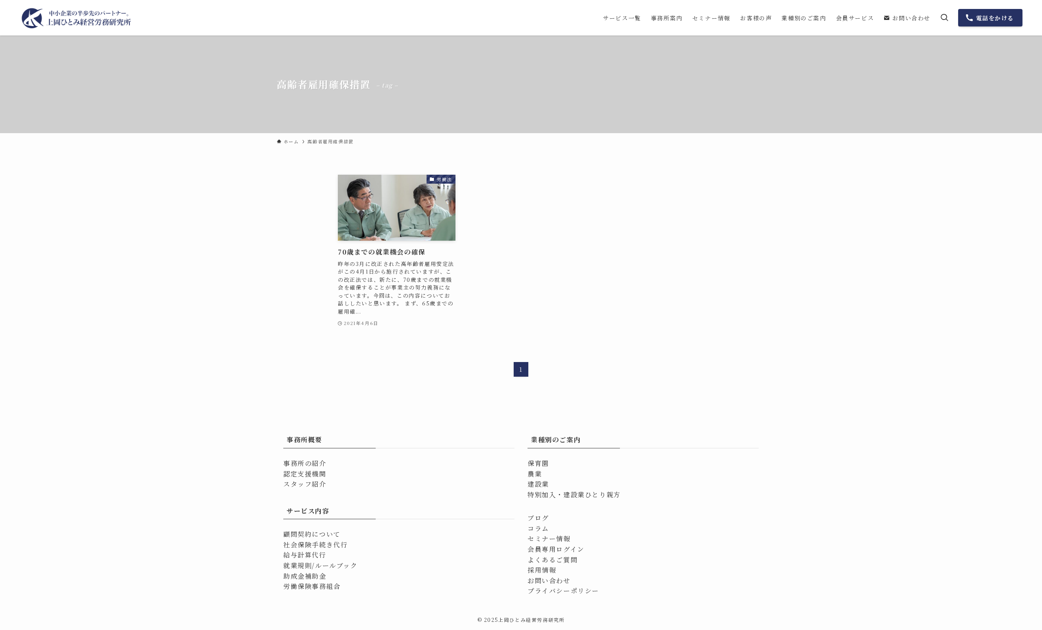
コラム (538, 528)
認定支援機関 (304, 474)
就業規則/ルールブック (320, 565)
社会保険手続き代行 (315, 544)
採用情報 (542, 570)
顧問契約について (312, 534)
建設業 (538, 484)
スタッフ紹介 (304, 484)
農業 (535, 474)
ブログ (538, 517)
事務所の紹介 (304, 463)
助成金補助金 (304, 576)
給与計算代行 (304, 555)
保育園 (538, 463)
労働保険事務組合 (312, 586)
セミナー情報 (549, 538)
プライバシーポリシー (563, 590)
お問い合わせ (549, 580)
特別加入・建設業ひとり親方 (574, 494)
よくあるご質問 (553, 559)
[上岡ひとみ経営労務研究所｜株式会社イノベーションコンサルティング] (77, 18)
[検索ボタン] (944, 17)
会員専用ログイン (556, 549)
